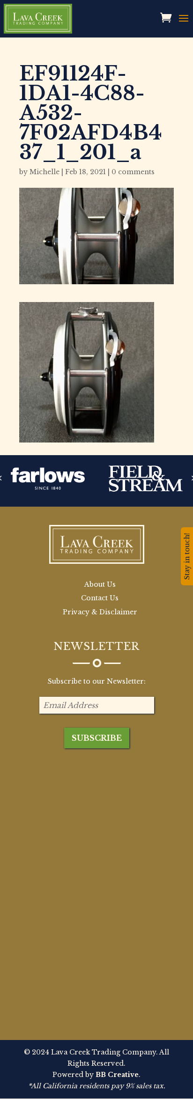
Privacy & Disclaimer (100, 612)
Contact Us (100, 598)
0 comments (133, 172)
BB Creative (117, 1074)
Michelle (44, 172)
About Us (100, 584)
